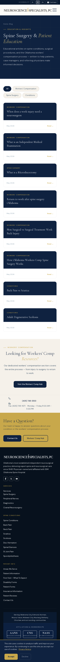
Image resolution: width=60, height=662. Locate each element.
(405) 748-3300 (29, 401)
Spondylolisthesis (11, 556)
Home (5, 24)
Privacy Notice (25, 649)
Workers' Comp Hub (35, 438)
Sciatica (6, 534)
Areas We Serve (10, 569)
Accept (11, 656)
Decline (25, 656)
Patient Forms (9, 587)
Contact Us (12, 438)
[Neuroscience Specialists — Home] (27, 10)
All (7, 88)
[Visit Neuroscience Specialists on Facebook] (5, 479)
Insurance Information (12, 591)
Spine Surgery (12, 95)
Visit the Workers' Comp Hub (30, 384)
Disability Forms (10, 582)
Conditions (30, 95)
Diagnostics (8, 503)
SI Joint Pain (8, 551)
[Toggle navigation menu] (54, 10)
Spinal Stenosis (10, 547)
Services (7, 491)
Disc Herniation (10, 543)
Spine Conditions (10, 520)
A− (33, 2)
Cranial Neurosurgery (12, 507)
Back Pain (7, 525)
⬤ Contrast (52, 2)
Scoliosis (7, 538)
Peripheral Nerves (11, 498)
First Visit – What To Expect (15, 578)
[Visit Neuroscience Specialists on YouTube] (17, 479)
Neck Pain (7, 529)
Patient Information (11, 573)
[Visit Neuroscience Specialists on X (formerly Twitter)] (11, 479)
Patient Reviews (10, 596)
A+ (43, 2)
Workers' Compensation (25, 88)
